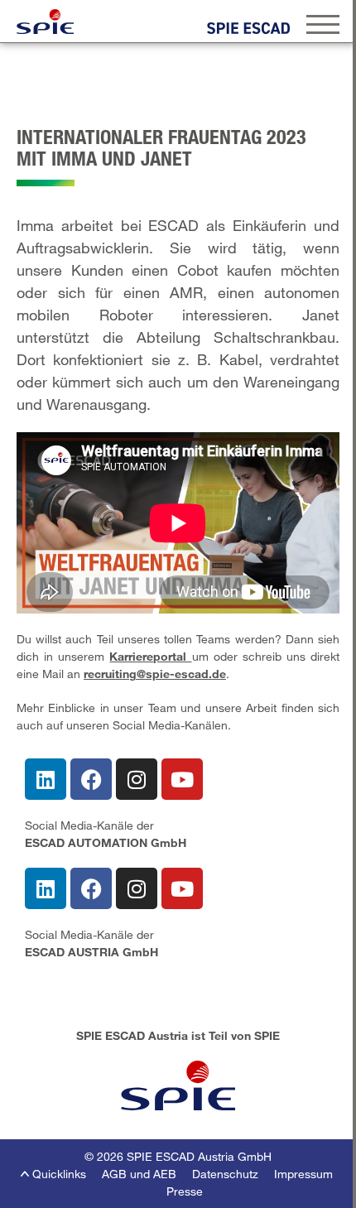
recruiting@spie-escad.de (155, 674)
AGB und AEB (139, 1174)
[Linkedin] (45, 779)
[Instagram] (136, 779)
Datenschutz (225, 1174)
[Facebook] (91, 779)
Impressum (303, 1174)
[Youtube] (182, 779)
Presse (184, 1191)
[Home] (45, 21)
